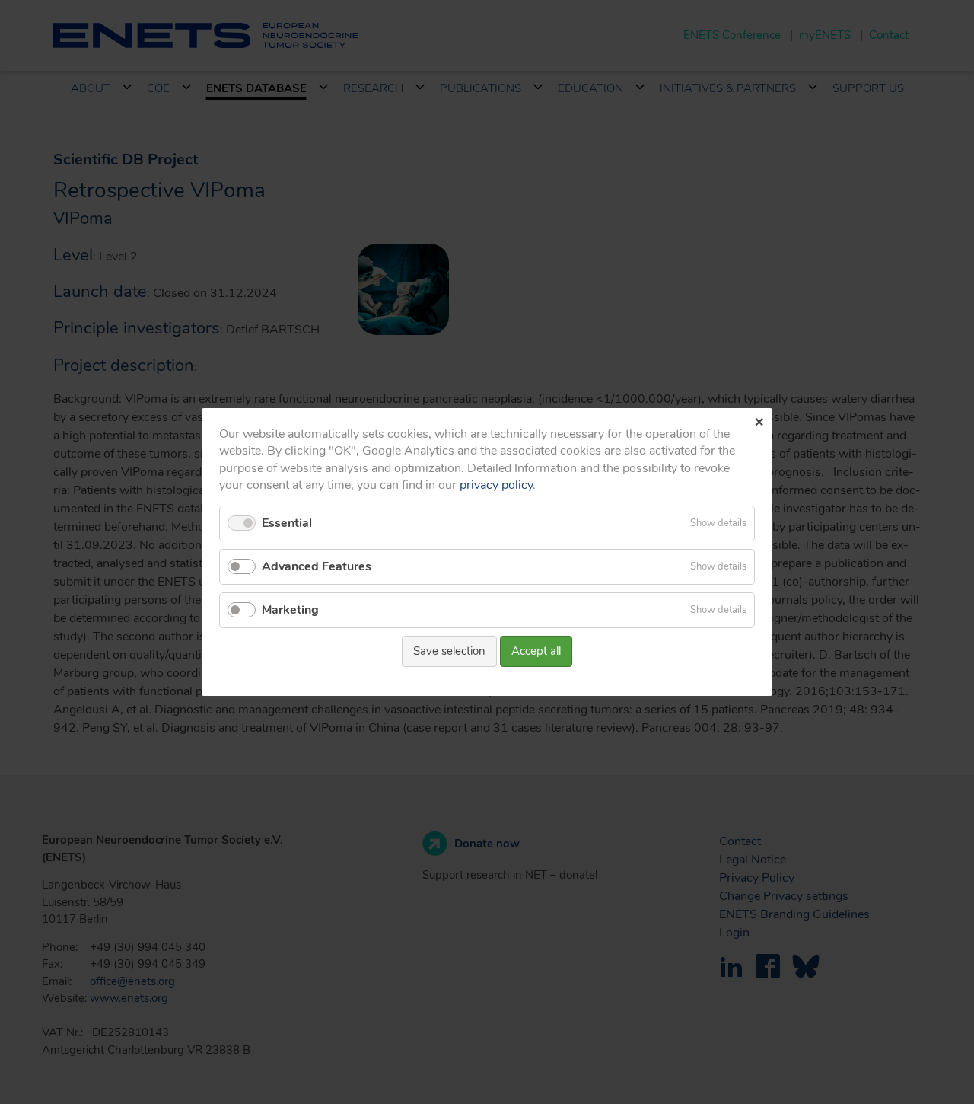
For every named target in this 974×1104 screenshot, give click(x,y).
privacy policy (496, 485)
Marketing (290, 609)
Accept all (536, 651)
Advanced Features (316, 566)
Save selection (449, 651)
